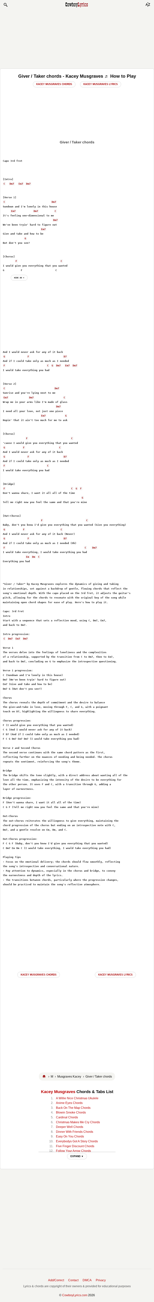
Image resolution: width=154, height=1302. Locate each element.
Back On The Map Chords (73, 1107)
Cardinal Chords (67, 1117)
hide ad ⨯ (19, 277)
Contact (73, 1280)
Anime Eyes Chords (69, 1103)
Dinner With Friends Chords (74, 1131)
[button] (5, 4)
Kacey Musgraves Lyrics (100, 84)
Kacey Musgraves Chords (54, 84)
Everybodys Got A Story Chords (77, 1141)
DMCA (87, 1280)
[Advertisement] (77, 38)
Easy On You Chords (70, 1136)
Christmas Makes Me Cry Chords (78, 1122)
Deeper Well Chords (69, 1126)
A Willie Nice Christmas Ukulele (77, 1098)
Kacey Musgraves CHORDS (39, 974)
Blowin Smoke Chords (71, 1112)
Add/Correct (56, 1280)
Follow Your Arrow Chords (73, 1150)
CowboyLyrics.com (74, 1295)
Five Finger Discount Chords (75, 1146)
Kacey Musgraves (58, 1091)
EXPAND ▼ (77, 1156)
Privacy (101, 1280)
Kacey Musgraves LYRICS (115, 974)
